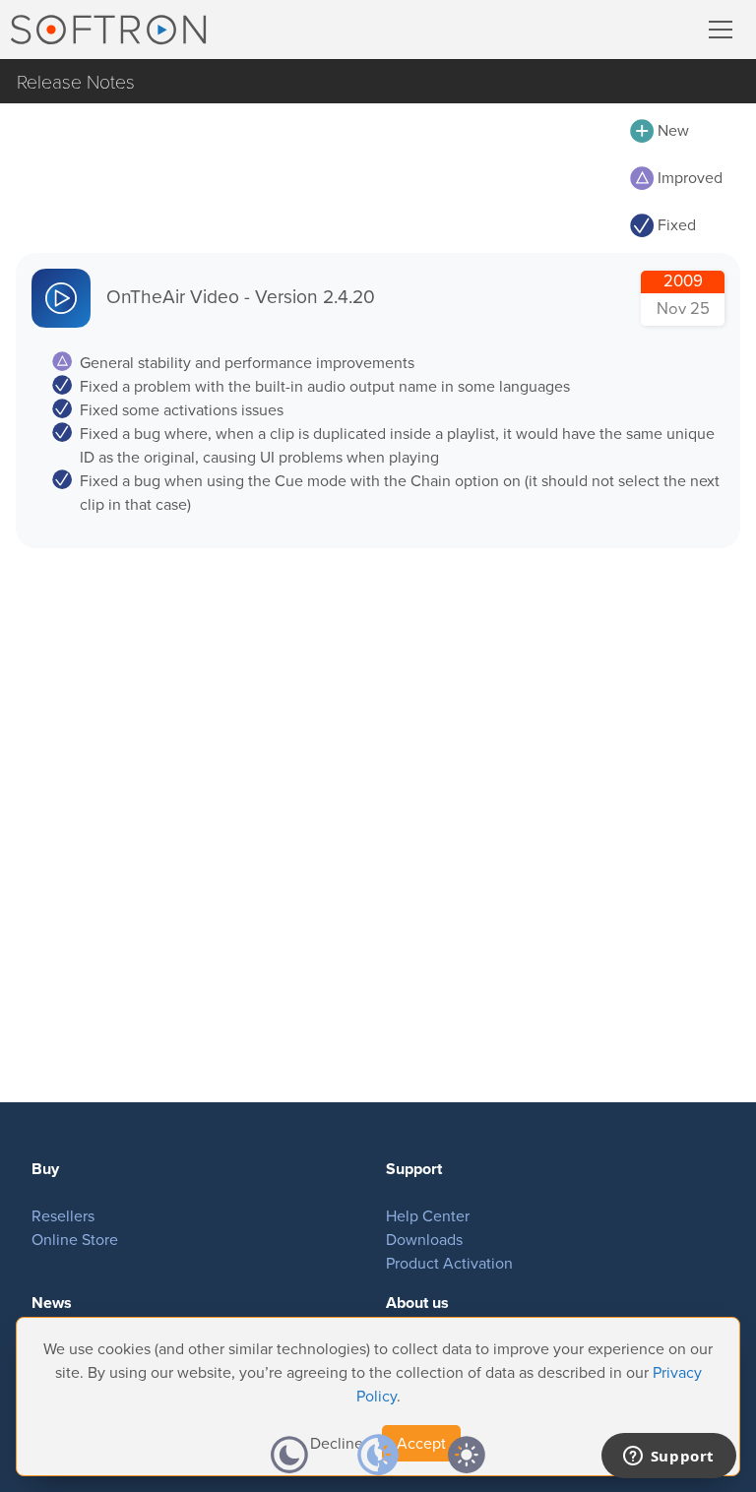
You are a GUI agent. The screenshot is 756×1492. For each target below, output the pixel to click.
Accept (421, 1443)
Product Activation (449, 1263)
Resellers (63, 1216)
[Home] (108, 29)
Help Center (428, 1216)
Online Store (75, 1239)
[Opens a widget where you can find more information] (668, 1457)
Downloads (424, 1239)
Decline (336, 1443)
